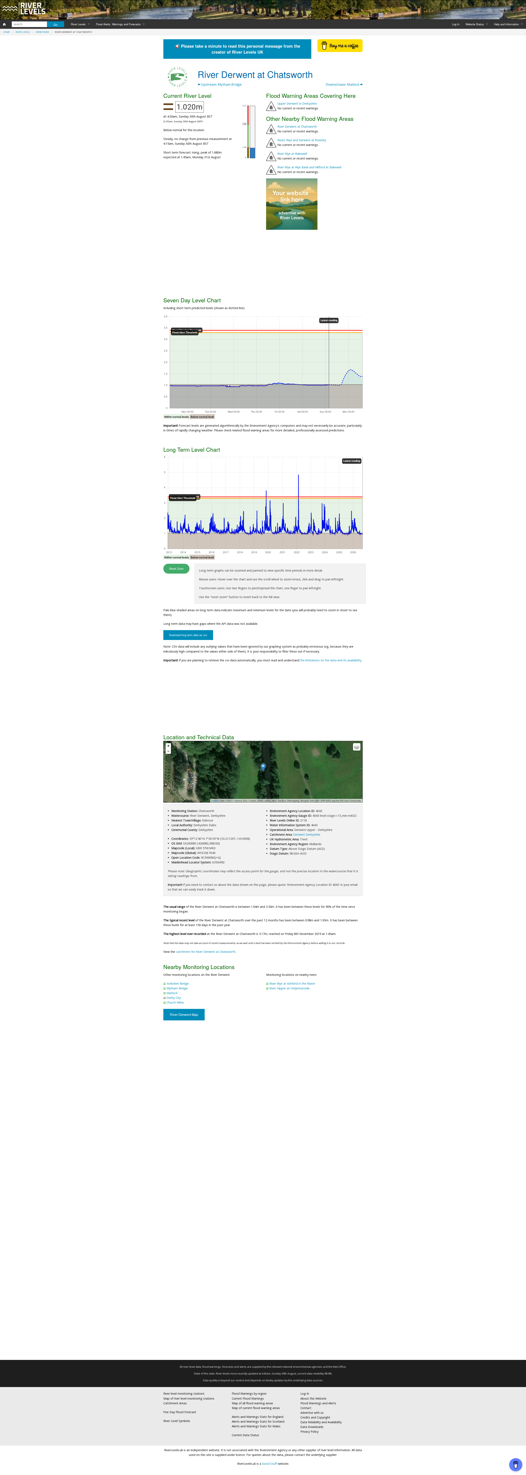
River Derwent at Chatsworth (297, 126)
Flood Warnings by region (249, 1393)
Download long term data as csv (188, 635)
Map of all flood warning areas (252, 1403)
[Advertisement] (263, 262)
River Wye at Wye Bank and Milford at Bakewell (309, 167)
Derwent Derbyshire (306, 834)
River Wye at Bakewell (292, 154)
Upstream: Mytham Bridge (221, 84)
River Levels (78, 24)
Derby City (174, 998)
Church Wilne (175, 1002)
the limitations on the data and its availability (330, 660)
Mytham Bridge (177, 988)
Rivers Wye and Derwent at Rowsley (301, 140)
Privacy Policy (309, 1431)
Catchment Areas (175, 1403)
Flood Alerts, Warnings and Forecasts (118, 24)
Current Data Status (245, 1435)
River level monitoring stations (183, 1393)
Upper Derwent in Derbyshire (297, 103)
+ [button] (168, 746)
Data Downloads (311, 1427)
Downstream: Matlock (343, 84)
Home (6, 31)
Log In (455, 24)
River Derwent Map (184, 1014)
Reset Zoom (176, 569)
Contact (305, 1408)
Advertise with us (312, 1413)
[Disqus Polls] (263, 1084)
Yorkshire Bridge (178, 983)
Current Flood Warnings (248, 1398)
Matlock (172, 993)
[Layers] (356, 747)
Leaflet (214, 800)
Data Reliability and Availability (321, 1422)
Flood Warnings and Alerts (318, 1403)
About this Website (313, 1398)
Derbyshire (42, 31)
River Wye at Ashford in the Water (292, 983)
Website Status (475, 24)
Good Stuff (269, 1464)
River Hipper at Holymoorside (289, 988)
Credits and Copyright (315, 1417)
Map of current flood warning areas (256, 1408)
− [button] (168, 751)
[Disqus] (263, 1191)
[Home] (4, 24)
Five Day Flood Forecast (179, 1412)
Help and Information (506, 24)
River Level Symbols (176, 1421)
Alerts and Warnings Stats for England (257, 1417)
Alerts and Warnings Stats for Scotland (258, 1421)
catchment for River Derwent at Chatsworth (205, 952)
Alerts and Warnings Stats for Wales (256, 1426)
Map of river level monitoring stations (188, 1398)
